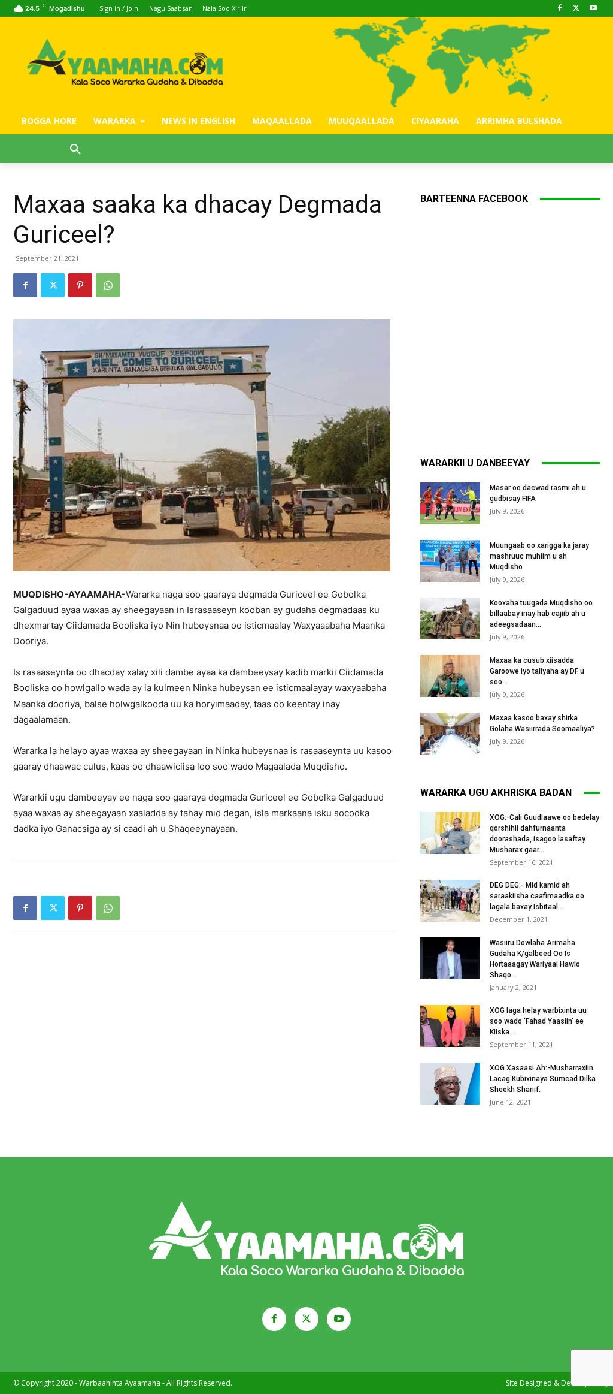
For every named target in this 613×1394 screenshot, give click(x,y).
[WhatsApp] (108, 285)
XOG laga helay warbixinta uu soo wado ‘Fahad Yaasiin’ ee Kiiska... (538, 1021)
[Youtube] (593, 9)
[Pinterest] (80, 285)
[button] (75, 149)
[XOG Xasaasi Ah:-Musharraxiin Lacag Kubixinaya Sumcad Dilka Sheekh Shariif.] (450, 1084)
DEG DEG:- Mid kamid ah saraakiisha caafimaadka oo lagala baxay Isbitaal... (537, 896)
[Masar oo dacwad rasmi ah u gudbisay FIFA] (450, 503)
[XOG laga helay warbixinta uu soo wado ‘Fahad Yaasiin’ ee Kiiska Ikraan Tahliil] (450, 1026)
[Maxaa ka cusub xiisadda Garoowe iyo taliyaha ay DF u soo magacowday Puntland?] (450, 676)
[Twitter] (576, 9)
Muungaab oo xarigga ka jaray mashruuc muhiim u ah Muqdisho (539, 556)
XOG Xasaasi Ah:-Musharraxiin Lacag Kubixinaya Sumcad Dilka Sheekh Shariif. (543, 1079)
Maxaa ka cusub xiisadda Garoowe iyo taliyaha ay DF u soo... (537, 671)
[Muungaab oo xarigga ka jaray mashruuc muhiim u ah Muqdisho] (450, 561)
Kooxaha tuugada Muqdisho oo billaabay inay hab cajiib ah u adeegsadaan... (541, 614)
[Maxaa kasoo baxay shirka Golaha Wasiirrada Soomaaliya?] (450, 734)
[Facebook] (560, 9)
